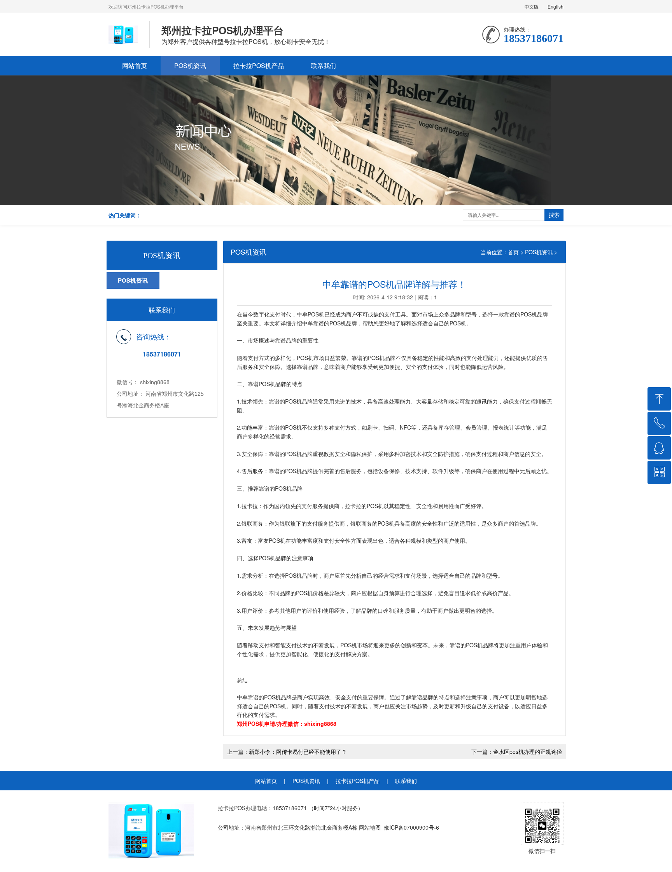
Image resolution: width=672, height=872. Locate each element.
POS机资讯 (190, 65)
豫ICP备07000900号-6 (411, 827)
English (556, 6)
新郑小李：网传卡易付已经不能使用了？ (298, 751)
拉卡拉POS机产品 (258, 65)
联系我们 (323, 65)
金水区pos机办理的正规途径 (527, 751)
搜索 (554, 214)
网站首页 (134, 65)
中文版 (532, 6)
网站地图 (370, 827)
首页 (513, 252)
